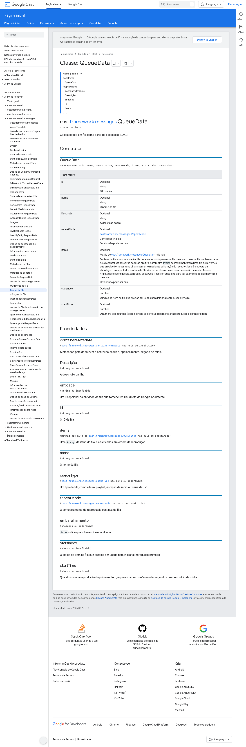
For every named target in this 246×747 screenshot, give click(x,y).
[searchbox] (24, 35)
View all (179, 710)
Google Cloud (182, 698)
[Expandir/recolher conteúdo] (81, 74)
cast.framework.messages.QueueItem (133, 254)
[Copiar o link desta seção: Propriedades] (90, 329)
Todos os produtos (204, 724)
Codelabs (95, 23)
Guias (30, 23)
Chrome (179, 675)
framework (82, 122)
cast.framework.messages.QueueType (85, 481)
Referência (47, 23)
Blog (116, 669)
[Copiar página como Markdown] (125, 63)
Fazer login (235, 4)
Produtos (83, 54)
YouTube (119, 698)
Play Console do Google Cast (69, 669)
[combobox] (177, 4)
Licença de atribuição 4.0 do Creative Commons (177, 594)
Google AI (181, 724)
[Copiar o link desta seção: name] (73, 453)
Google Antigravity (185, 692)
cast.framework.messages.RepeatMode (123, 234)
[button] (23, 79)
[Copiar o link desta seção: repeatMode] (84, 498)
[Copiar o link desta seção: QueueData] (83, 160)
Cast (30, 4)
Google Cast (76, 4)
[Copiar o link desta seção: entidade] (78, 385)
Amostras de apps (71, 23)
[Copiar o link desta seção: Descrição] (80, 363)
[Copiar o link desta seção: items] (73, 431)
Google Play (181, 704)
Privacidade (84, 739)
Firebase (180, 681)
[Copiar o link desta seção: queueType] (82, 476)
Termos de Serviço (63, 675)
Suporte (113, 23)
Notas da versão (62, 681)
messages (106, 122)
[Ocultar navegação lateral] (43, 740)
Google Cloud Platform (156, 724)
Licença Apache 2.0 (106, 598)
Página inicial (53, 4)
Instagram (120, 681)
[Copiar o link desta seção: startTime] (79, 566)
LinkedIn (118, 687)
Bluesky (118, 675)
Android (179, 669)
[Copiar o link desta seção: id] (66, 408)
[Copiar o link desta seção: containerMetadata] (95, 340)
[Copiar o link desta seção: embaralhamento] (92, 521)
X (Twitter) (120, 692)
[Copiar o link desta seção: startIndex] (80, 543)
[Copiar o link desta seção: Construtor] (85, 149)
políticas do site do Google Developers (171, 598)
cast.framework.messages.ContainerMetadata (90, 345)
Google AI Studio (184, 687)
